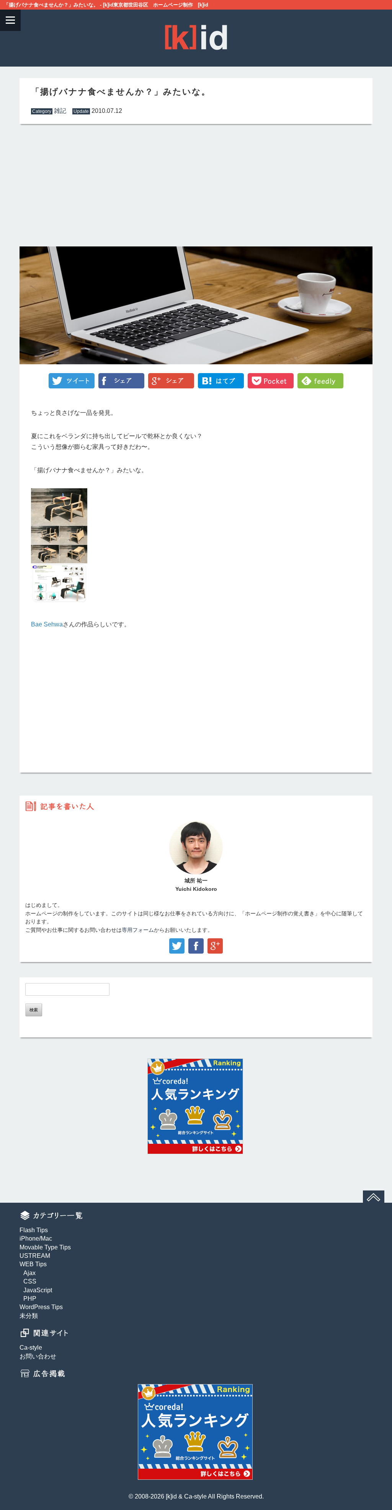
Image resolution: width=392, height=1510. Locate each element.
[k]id (171, 1496)
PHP (29, 1298)
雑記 (60, 111)
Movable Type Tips (45, 1247)
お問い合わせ (38, 1356)
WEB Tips (33, 1264)
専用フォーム (138, 930)
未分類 (29, 1316)
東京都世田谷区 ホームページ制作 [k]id (160, 5)
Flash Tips (34, 1230)
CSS (29, 1281)
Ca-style (31, 1347)
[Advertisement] (108, 187)
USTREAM (35, 1255)
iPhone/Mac (36, 1238)
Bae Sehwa (47, 624)
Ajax (29, 1273)
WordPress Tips (41, 1307)
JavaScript (37, 1290)
